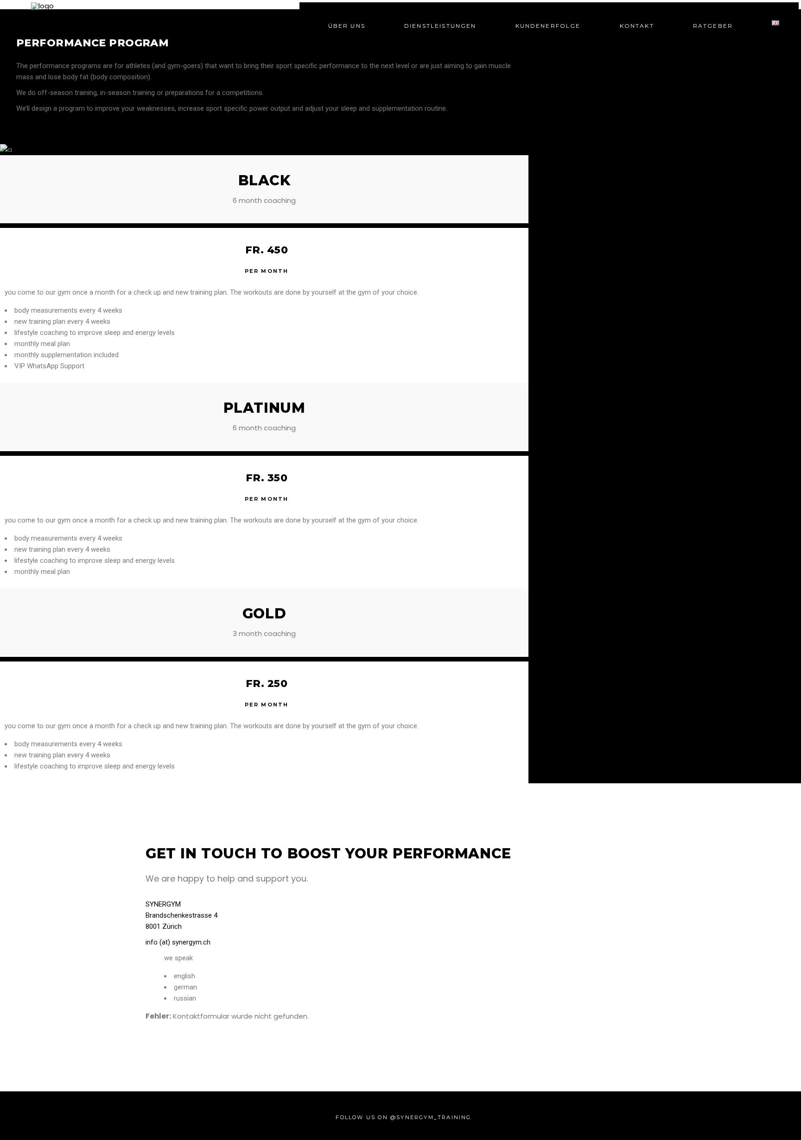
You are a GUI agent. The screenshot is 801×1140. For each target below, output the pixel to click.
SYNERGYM (163, 904)
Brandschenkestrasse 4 (181, 915)
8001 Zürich (164, 926)
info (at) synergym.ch (178, 942)
